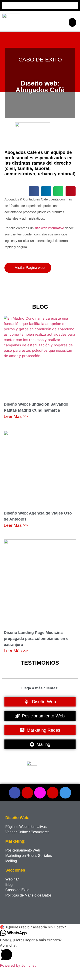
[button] (72, 22)
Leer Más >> (16, 416)
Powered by (18, 965)
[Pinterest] (52, 792)
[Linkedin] (65, 792)
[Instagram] (40, 792)
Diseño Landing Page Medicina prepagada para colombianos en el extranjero (37, 638)
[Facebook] (14, 792)
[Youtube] (27, 792)
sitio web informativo (49, 228)
